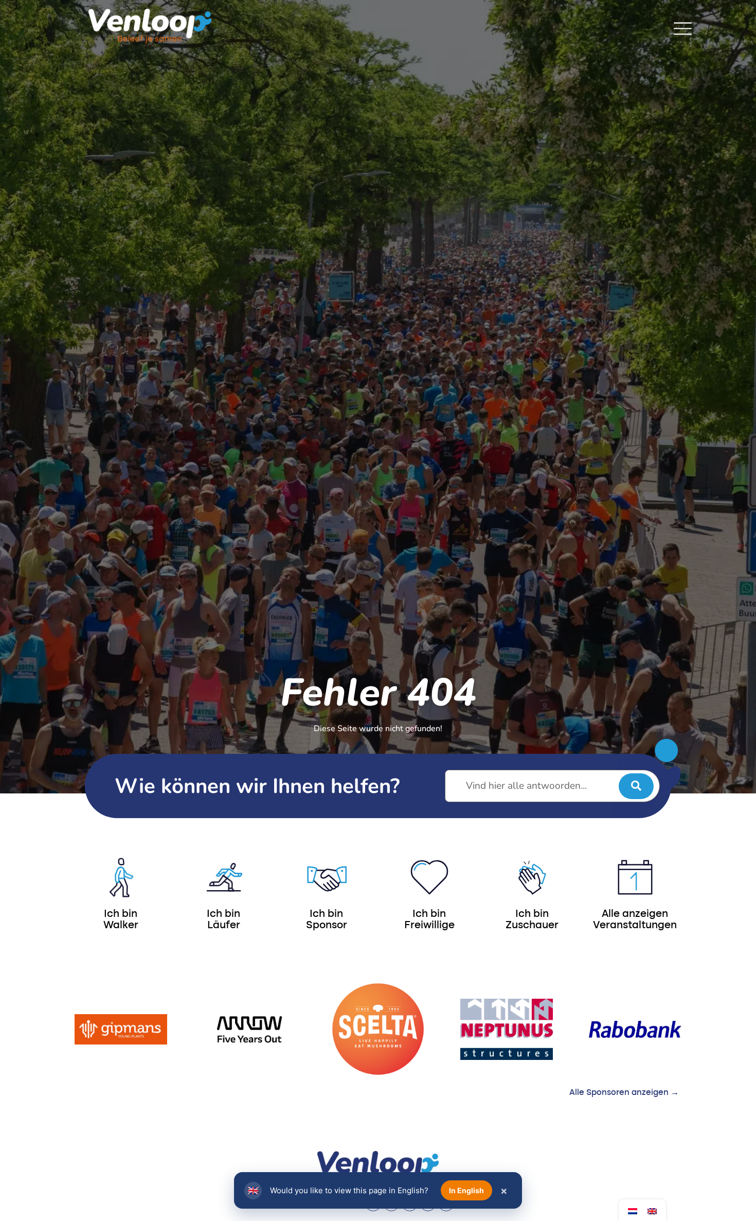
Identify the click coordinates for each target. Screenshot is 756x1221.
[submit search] (636, 786)
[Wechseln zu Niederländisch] (632, 1210)
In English (466, 1190)
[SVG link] (683, 29)
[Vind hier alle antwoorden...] (552, 786)
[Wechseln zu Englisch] (652, 1210)
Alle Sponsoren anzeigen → (624, 1093)
